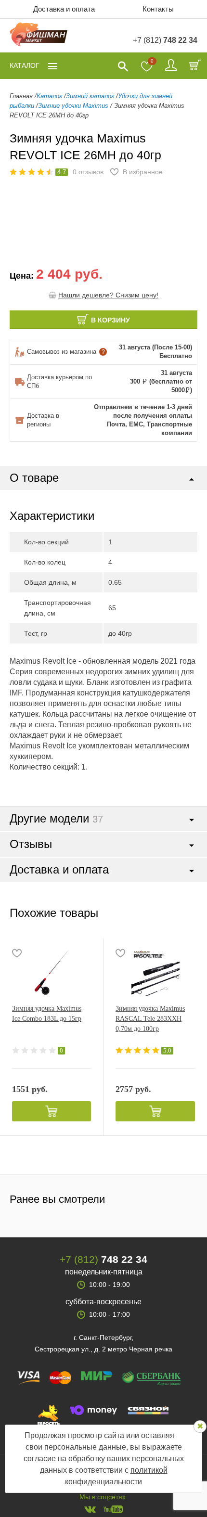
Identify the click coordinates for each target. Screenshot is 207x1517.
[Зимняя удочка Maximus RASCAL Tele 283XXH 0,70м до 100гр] (155, 972)
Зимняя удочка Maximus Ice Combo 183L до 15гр (46, 1013)
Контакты (158, 9)
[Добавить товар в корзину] (51, 1111)
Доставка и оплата (64, 9)
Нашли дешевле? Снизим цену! (108, 295)
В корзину (110, 320)
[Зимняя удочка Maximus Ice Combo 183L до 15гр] (51, 972)
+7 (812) (165, 40)
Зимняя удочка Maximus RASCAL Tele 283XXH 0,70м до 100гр (150, 1018)
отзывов (88, 172)
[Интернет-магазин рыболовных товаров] (38, 36)
